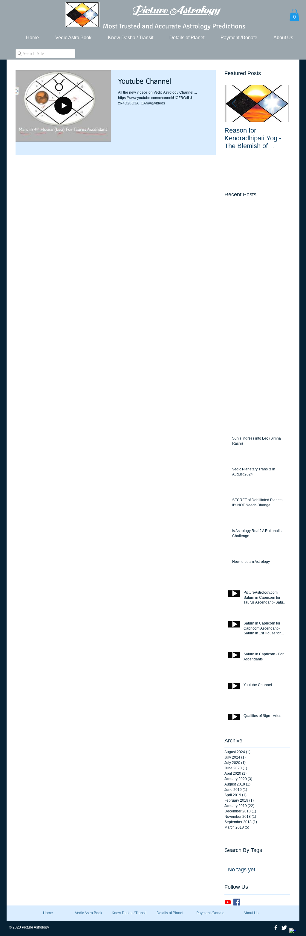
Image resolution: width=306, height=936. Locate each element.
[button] (294, 15)
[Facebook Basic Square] (236, 902)
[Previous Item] (234, 103)
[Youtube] (227, 902)
